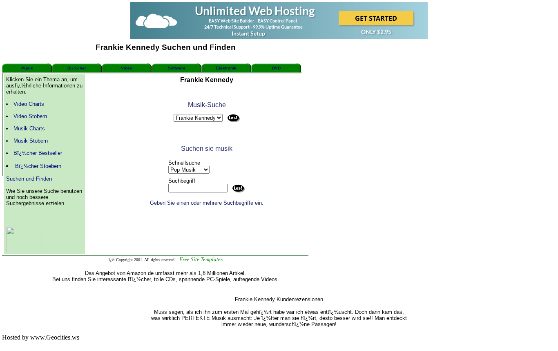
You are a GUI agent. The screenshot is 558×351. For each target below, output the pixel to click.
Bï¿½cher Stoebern (38, 166)
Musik (27, 68)
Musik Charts (29, 128)
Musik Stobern (30, 141)
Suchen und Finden (29, 179)
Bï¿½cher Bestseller (37, 153)
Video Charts (28, 104)
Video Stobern (30, 116)
